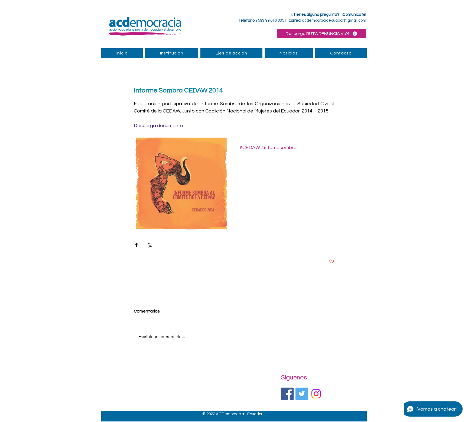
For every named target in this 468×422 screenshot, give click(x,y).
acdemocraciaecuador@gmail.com (334, 20)
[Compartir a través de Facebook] (136, 244)
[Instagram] (316, 394)
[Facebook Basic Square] (287, 394)
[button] (231, 53)
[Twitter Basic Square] (301, 394)
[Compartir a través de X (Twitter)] (149, 244)
